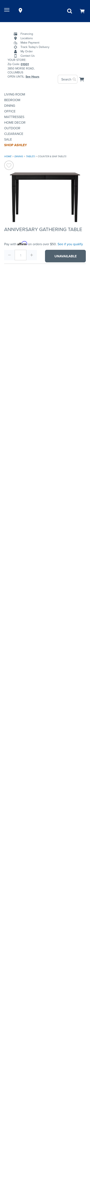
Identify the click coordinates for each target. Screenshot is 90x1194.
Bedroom (12, 100)
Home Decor (15, 122)
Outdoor (12, 128)
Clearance (13, 133)
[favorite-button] (9, 166)
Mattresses (14, 116)
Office (9, 111)
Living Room (14, 94)
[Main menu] (7, 10)
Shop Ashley (15, 145)
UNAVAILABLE (65, 256)
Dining (9, 105)
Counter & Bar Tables (52, 156)
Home (8, 156)
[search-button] (74, 79)
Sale (8, 139)
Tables (30, 156)
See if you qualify (70, 244)
